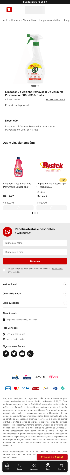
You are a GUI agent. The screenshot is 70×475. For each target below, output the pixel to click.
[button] (32, 213)
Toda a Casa (29, 20)
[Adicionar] (18, 207)
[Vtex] (53, 377)
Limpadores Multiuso (50, 20)
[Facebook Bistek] (6, 353)
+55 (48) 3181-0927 (16, 334)
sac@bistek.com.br (15, 339)
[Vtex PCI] (27, 377)
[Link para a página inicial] (5, 20)
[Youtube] (22, 353)
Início (7, 469)
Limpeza (15, 20)
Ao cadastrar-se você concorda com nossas (35, 270)
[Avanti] (40, 377)
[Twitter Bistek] (14, 353)
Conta (48, 469)
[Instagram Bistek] (30, 353)
